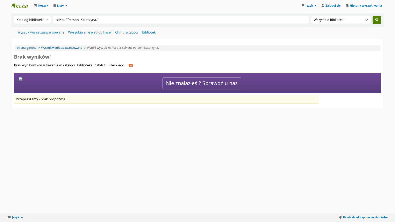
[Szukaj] (377, 20)
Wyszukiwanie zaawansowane (40, 32)
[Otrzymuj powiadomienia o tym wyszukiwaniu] (131, 65)
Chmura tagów (126, 32)
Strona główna (26, 48)
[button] (41, 6)
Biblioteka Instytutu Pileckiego (22, 6)
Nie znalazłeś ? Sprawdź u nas (202, 83)
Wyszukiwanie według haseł (90, 32)
